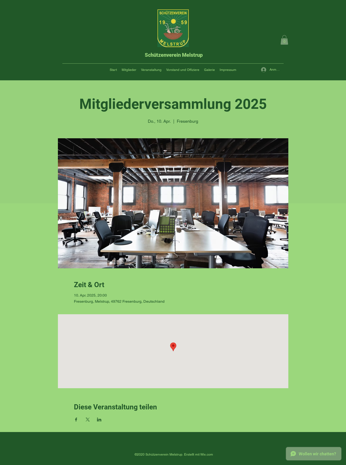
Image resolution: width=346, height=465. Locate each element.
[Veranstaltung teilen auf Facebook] (76, 419)
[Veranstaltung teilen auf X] (87, 419)
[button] (284, 40)
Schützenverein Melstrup (174, 55)
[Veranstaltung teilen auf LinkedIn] (99, 419)
